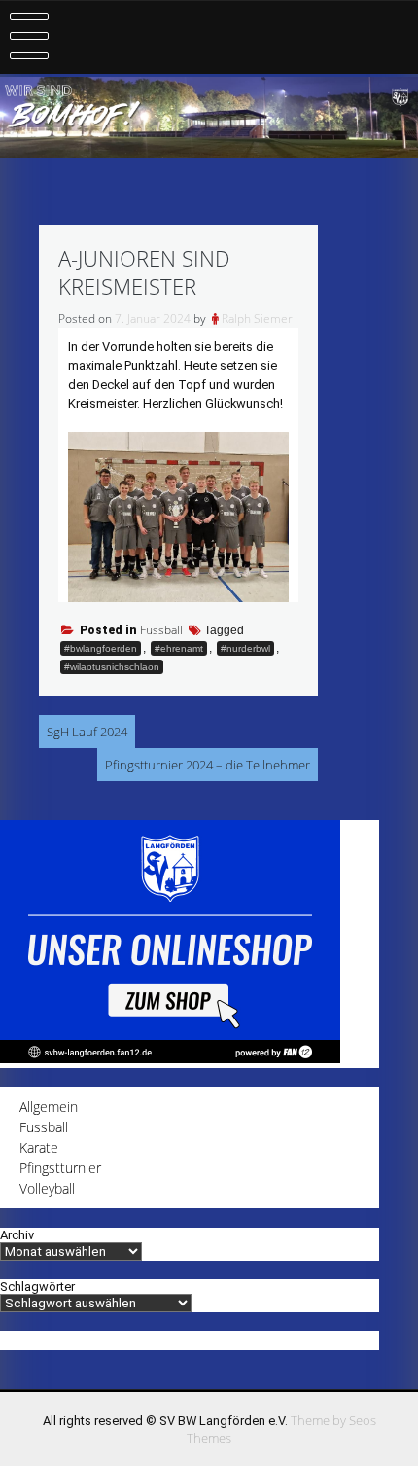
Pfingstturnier (60, 1168)
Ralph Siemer (257, 318)
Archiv (17, 1235)
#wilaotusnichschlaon (111, 666)
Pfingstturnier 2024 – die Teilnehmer (207, 764)
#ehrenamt (179, 648)
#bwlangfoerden (100, 648)
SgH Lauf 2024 (87, 731)
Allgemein (48, 1106)
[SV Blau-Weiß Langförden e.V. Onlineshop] (170, 1058)
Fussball (161, 630)
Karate (38, 1147)
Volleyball (47, 1188)
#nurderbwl (245, 648)
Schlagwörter (37, 1286)
